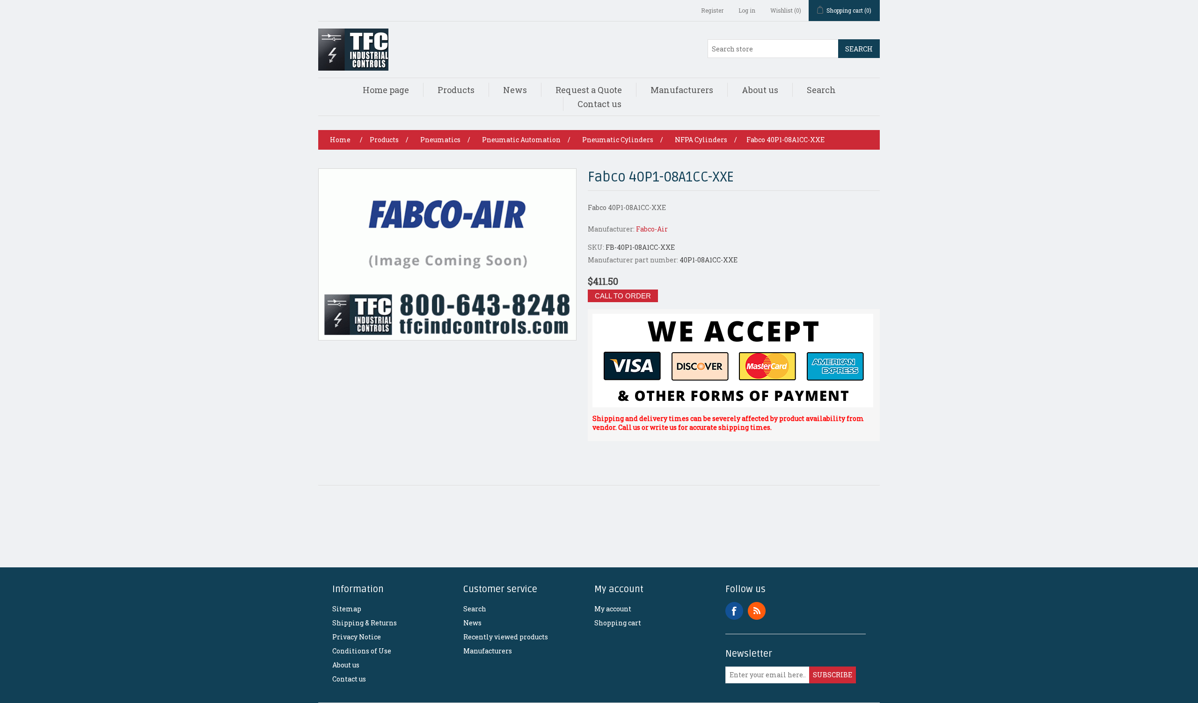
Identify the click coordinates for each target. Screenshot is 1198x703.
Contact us (599, 103)
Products (456, 89)
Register (712, 10)
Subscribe (832, 674)
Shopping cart (617, 622)
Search (859, 48)
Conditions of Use (361, 650)
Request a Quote (588, 89)
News (515, 89)
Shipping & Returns (364, 622)
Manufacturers (681, 89)
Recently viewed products (505, 636)
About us (760, 89)
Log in (746, 10)
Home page (386, 89)
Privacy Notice (356, 636)
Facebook (734, 611)
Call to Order (623, 296)
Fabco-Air (652, 229)
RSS (757, 611)
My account (612, 608)
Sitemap (346, 608)
